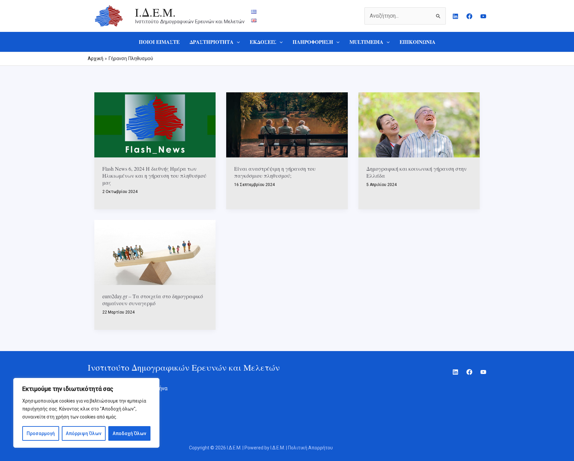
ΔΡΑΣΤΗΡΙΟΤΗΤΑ (212, 42)
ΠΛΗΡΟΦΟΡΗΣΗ (313, 42)
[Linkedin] (455, 16)
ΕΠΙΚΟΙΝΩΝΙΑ (417, 42)
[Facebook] (469, 16)
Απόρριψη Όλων (83, 433)
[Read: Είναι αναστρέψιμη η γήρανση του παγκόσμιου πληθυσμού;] (286, 124)
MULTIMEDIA (366, 42)
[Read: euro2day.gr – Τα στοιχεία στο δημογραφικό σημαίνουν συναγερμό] (155, 252)
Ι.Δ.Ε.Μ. (155, 12)
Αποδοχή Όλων (129, 433)
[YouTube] (483, 16)
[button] (237, 42)
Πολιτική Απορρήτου (310, 447)
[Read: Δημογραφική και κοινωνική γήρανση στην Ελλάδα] (419, 124)
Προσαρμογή (41, 433)
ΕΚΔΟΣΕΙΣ (263, 42)
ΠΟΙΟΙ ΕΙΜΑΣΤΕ (159, 42)
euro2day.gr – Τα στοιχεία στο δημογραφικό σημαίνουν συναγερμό (152, 300)
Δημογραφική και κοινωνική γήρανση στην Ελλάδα (416, 172)
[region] (86, 413)
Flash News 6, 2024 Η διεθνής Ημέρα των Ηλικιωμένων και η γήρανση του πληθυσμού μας (154, 175)
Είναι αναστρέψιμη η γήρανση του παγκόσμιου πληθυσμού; (275, 172)
